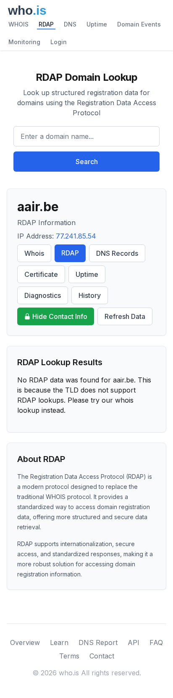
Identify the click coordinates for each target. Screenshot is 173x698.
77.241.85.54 (76, 236)
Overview (25, 642)
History (90, 295)
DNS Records (117, 253)
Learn (59, 642)
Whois (34, 253)
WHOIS (18, 24)
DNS (70, 24)
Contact (101, 656)
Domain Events (139, 24)
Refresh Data (125, 316)
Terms (69, 656)
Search (87, 161)
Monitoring (24, 41)
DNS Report (98, 642)
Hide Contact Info (59, 316)
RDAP (46, 24)
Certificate (41, 274)
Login (58, 41)
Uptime (96, 24)
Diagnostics (42, 295)
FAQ (156, 642)
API (133, 642)
